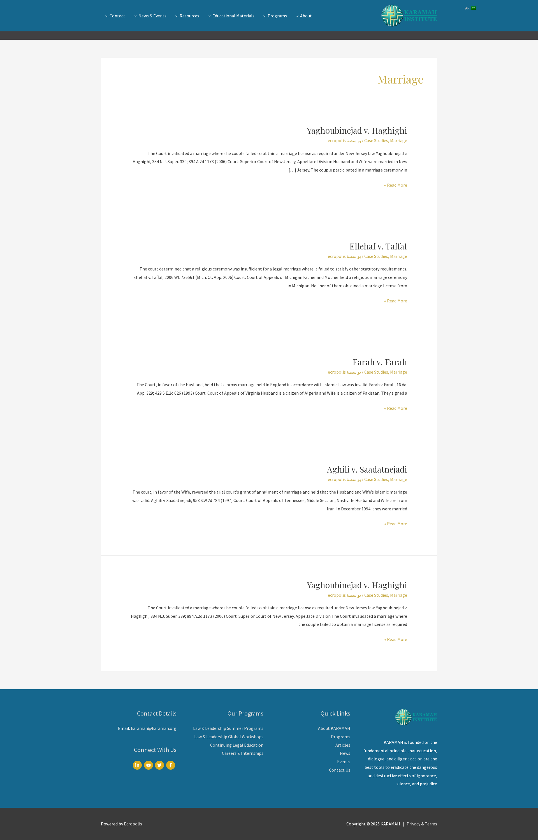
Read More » (395, 185)
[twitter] (160, 765)
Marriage (398, 140)
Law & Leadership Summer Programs (228, 728)
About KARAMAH (334, 728)
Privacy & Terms (422, 824)
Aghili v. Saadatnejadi (367, 469)
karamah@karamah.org (154, 728)
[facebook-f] (171, 765)
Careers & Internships (242, 753)
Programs (340, 736)
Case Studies (376, 140)
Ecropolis (133, 824)
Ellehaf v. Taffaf (378, 246)
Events (343, 761)
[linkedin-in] (138, 765)
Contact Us (339, 770)
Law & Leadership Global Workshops (228, 736)
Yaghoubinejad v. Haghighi (357, 130)
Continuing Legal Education (236, 745)
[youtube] (149, 765)
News (345, 753)
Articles (342, 745)
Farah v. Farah (380, 361)
